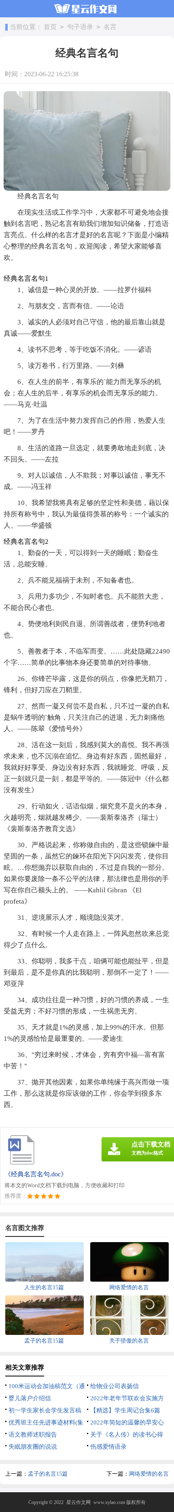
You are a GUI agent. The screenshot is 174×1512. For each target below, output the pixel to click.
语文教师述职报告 (32, 1434)
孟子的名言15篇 (48, 1474)
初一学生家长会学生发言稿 (44, 1410)
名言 (110, 26)
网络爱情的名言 (149, 1474)
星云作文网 (78, 1502)
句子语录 (80, 26)
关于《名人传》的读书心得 (126, 1434)
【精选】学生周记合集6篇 (125, 1410)
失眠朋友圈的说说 (32, 1446)
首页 (50, 26)
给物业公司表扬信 (114, 1386)
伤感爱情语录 (108, 1446)
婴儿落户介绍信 (29, 1398)
